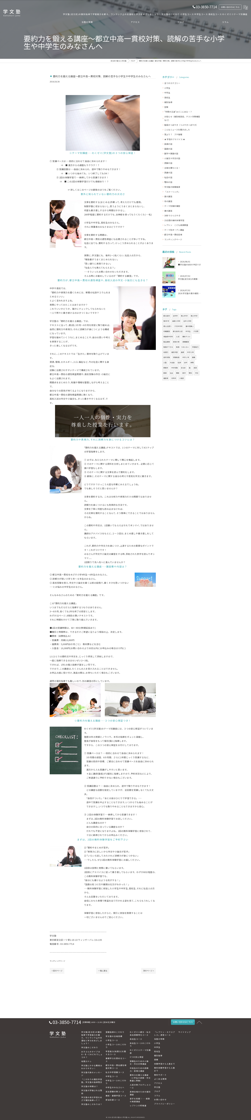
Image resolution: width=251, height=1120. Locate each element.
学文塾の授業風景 (172, 187)
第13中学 (194, 316)
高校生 (167, 97)
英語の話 (168, 144)
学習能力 (195, 347)
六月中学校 (178, 326)
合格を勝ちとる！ (172, 167)
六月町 (196, 331)
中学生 (167, 92)
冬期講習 (166, 331)
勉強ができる (168, 347)
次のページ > (148, 970)
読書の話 (168, 172)
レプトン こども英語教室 (176, 225)
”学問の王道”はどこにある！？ (178, 111)
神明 (192, 362)
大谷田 (172, 362)
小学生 (167, 88)
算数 (177, 373)
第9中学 (166, 321)
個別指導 (168, 102)
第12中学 (184, 316)
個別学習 (174, 352)
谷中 (185, 362)
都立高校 (166, 316)
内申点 (173, 378)
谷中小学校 (187, 321)
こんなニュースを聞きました (177, 129)
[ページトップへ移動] (199, 1022)
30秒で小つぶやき (172, 215)
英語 (195, 368)
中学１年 (185, 357)
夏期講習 (185, 342)
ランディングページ (57, 961)
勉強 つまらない (182, 347)
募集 (193, 357)
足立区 (183, 368)
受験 (166, 107)
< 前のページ (57, 970)
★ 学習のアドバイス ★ (174, 139)
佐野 (179, 362)
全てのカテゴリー (172, 83)
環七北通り (167, 326)
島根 (182, 352)
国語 (165, 373)
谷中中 (175, 316)
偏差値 (165, 378)
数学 (184, 373)
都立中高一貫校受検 (173, 234)
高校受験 (166, 357)
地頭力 (165, 352)
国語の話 (168, 148)
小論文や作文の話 (172, 158)
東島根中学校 (168, 336)
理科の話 (168, 182)
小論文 (181, 378)
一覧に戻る (102, 970)
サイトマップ (184, 1032)
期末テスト (186, 336)
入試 (177, 336)
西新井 (165, 368)
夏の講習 (168, 196)
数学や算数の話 (171, 153)
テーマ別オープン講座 (174, 229)
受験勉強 (176, 357)
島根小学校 (176, 321)
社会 (171, 373)
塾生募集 (166, 342)
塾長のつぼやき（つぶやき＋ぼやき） (181, 125)
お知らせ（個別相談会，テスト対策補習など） (182, 118)
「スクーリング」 (172, 191)
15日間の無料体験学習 (174, 220)
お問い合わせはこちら (230, 7)
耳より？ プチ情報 (173, 134)
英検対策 (176, 342)
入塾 (165, 362)
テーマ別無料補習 (172, 206)
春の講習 (168, 210)
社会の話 (168, 177)
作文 (196, 373)
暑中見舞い (190, 326)
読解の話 (168, 163)
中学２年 (190, 352)
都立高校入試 (177, 331)
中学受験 (174, 368)
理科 (190, 373)
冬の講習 (168, 201)
